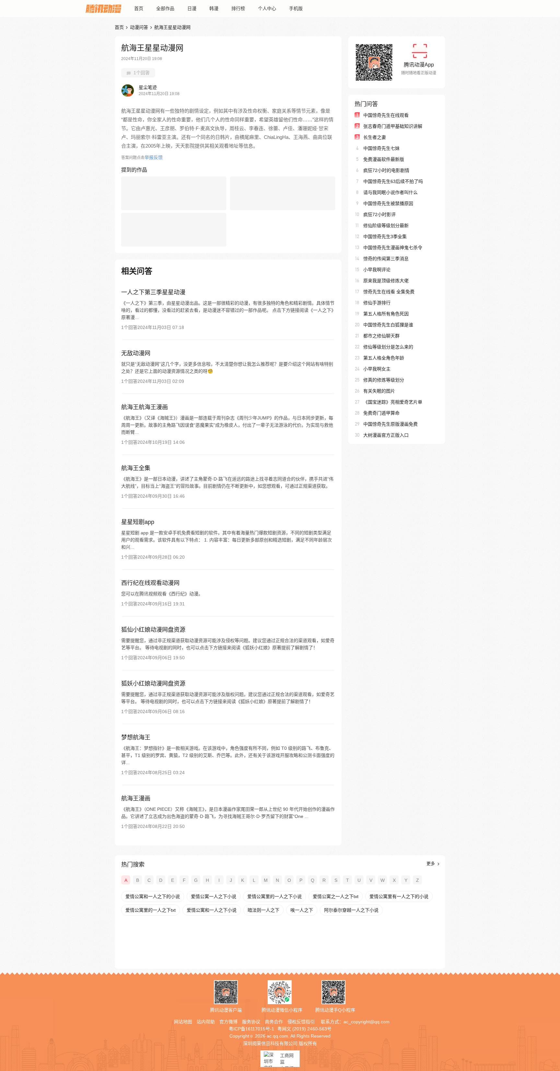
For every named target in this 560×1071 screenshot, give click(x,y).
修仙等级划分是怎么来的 (388, 346)
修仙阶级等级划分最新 (386, 225)
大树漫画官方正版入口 (386, 435)
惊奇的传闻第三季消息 (386, 258)
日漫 (191, 8)
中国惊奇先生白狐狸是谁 (388, 324)
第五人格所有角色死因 (386, 313)
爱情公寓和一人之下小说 (212, 910)
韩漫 (213, 8)
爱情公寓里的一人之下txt (150, 910)
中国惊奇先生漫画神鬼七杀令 (392, 247)
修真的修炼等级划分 (383, 380)
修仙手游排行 (377, 302)
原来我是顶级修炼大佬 (386, 280)
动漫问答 (139, 27)
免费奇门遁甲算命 (381, 413)
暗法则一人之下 (263, 910)
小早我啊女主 (377, 368)
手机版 (296, 8)
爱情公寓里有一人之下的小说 (398, 896)
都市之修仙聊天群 (381, 335)
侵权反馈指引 (301, 1021)
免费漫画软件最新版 (383, 159)
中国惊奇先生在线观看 (386, 115)
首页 (138, 8)
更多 (431, 863)
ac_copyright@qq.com (367, 1021)
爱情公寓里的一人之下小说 (274, 896)
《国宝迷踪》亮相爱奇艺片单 (392, 402)
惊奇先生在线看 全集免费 (388, 291)
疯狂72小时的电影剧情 (386, 170)
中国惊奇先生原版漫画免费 (390, 424)
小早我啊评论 (377, 269)
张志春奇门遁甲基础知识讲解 (392, 126)
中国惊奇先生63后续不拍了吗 (393, 181)
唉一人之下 (301, 910)
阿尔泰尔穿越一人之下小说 (351, 910)
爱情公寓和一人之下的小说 (152, 896)
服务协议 (251, 1021)
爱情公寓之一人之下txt (335, 896)
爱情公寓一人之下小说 (213, 896)
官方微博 (228, 1021)
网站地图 (183, 1021)
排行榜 (238, 8)
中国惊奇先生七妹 (381, 148)
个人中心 (267, 8)
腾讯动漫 (103, 8)
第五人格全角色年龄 (383, 357)
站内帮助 (206, 1021)
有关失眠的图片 (379, 391)
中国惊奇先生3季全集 (385, 236)
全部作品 (165, 8)
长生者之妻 (374, 137)
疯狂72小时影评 (379, 214)
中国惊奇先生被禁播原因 (388, 203)
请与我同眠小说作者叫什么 (390, 192)
